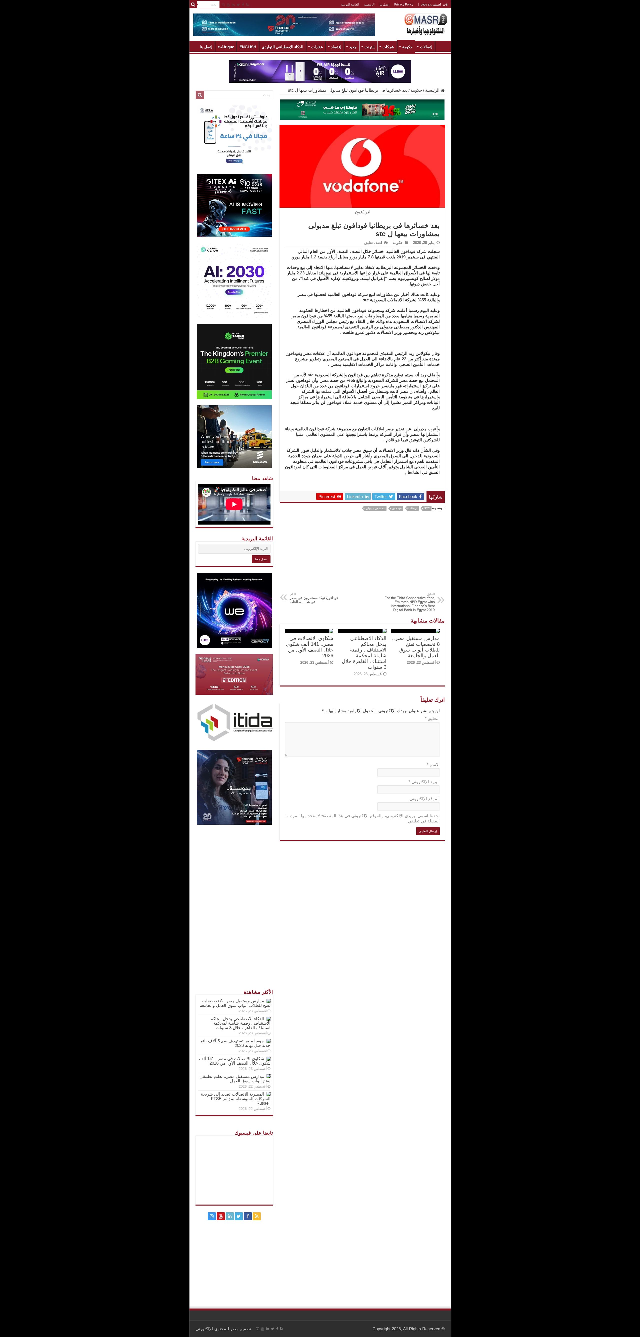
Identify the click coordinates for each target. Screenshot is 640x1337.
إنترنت (369, 47)
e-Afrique (226, 47)
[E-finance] (284, 24)
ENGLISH (248, 47)
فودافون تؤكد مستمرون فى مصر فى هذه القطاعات (314, 598)
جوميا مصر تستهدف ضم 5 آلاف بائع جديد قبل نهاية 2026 (235, 1043)
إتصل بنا (384, 4)
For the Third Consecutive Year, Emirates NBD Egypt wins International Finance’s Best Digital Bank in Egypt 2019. (409, 602)
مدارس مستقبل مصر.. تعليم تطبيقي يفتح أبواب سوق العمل (235, 1078)
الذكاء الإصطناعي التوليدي (282, 47)
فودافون (397, 508)
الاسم (433, 764)
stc (427, 508)
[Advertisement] (362, 555)
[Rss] (247, 5)
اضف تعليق (373, 242)
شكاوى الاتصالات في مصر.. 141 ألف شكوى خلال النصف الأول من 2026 (309, 647)
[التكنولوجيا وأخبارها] (425, 24)
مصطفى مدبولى (375, 508)
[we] (320, 71)
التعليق (432, 718)
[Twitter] (238, 5)
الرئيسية (369, 4)
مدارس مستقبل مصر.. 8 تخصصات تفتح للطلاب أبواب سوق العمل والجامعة (416, 647)
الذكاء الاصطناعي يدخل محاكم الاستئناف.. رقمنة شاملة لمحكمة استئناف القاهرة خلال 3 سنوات (364, 653)
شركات (388, 47)
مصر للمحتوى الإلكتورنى (217, 1329)
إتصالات (426, 47)
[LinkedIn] (233, 5)
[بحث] (193, 4)
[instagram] (223, 5)
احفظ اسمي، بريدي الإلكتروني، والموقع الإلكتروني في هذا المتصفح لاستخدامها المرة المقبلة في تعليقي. (365, 818)
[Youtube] (228, 5)
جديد (352, 47)
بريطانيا (413, 508)
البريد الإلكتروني (424, 781)
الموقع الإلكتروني (425, 798)
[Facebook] (243, 5)
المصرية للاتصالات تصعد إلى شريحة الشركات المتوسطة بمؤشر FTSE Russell (235, 1099)
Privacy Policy (403, 4)
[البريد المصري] (362, 109)
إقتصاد (336, 47)
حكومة (407, 47)
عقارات (317, 47)
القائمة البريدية (350, 4)
